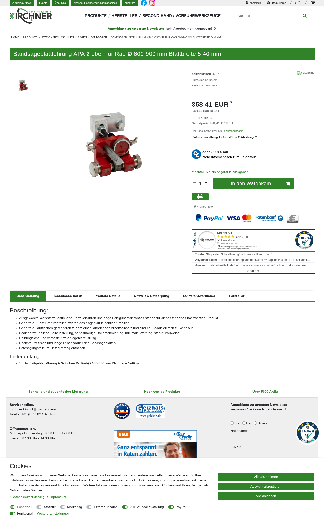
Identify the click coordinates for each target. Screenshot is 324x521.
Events (43, 2)
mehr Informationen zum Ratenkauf (229, 157)
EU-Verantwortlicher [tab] (199, 296)
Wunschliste (204, 206)
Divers (263, 423)
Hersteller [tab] (236, 296)
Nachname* (239, 431)
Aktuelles (22, 2)
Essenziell (24, 507)
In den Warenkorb (251, 183)
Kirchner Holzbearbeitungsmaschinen (95, 2)
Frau (238, 423)
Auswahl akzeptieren (266, 486)
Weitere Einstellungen (53, 513)
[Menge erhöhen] (206, 182)
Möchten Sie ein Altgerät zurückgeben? (221, 172)
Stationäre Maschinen (58, 37)
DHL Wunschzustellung (146, 507)
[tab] (28, 296)
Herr (250, 423)
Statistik (50, 507)
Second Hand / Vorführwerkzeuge (182, 16)
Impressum (57, 497)
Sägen (82, 37)
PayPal (181, 507)
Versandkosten (234, 130)
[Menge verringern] (194, 182)
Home (15, 37)
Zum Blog (130, 2)
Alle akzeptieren (266, 476)
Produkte (96, 16)
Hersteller (124, 16)
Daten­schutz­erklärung (29, 497)
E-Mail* (236, 447)
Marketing (74, 507)
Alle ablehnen (266, 496)
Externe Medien (106, 507)
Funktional (25, 513)
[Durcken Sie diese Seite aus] (200, 196)
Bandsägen (99, 37)
